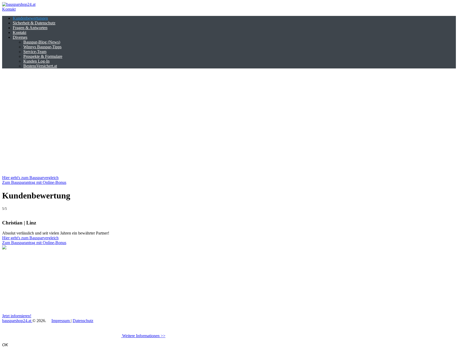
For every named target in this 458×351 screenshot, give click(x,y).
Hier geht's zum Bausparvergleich (30, 177)
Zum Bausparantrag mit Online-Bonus (34, 182)
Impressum (61, 320)
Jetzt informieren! (16, 316)
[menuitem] (30, 18)
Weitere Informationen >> (143, 335)
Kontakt (9, 9)
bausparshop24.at (17, 320)
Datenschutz (83, 320)
